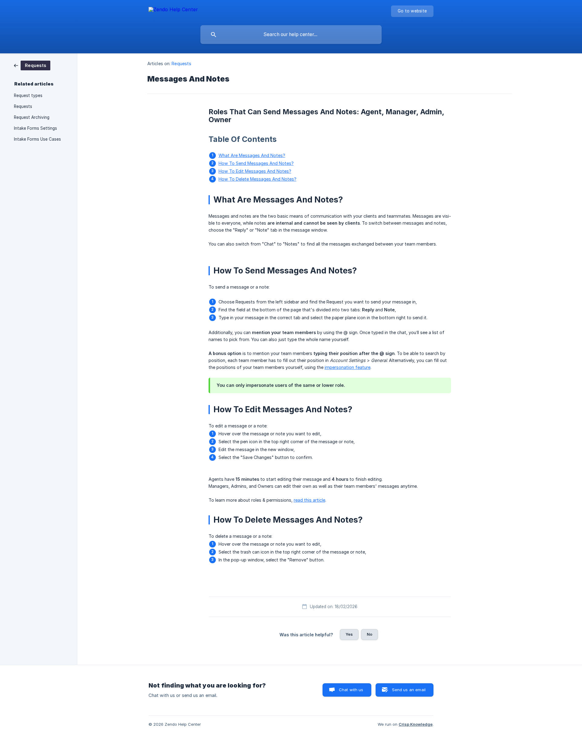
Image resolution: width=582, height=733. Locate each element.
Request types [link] (28, 95)
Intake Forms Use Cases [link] (37, 139)
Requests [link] (23, 106)
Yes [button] (349, 634)
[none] (173, 10)
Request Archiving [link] (31, 117)
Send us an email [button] (409, 689)
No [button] (369, 634)
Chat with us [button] (351, 689)
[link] (32, 65)
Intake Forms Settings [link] (35, 128)
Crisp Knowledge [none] (416, 724)
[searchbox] (291, 34)
